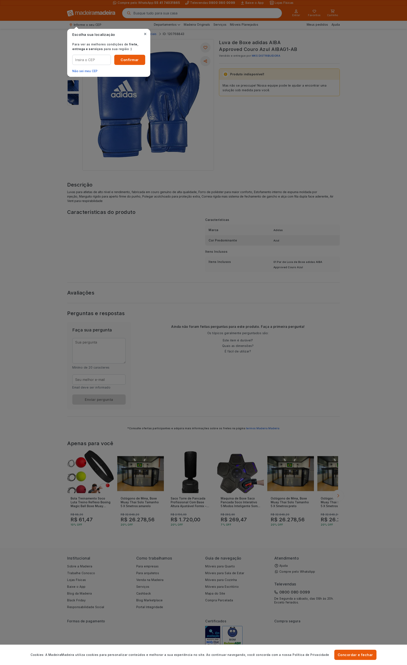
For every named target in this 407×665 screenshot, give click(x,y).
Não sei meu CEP (85, 71)
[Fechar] (145, 33)
